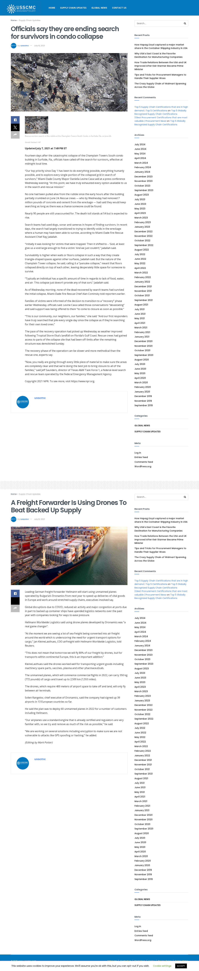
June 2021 (140, 313)
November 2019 (143, 400)
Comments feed (143, 461)
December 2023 (143, 176)
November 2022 (143, 236)
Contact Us (119, 7)
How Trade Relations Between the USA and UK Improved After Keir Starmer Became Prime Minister (160, 66)
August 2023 (141, 194)
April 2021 (139, 323)
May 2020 (139, 373)
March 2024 (141, 162)
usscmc (25, 45)
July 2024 (139, 144)
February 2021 (142, 332)
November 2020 (143, 345)
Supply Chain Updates (73, 7)
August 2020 (141, 359)
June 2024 (140, 149)
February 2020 (142, 387)
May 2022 (139, 263)
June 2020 (140, 368)
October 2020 (142, 350)
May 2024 (140, 153)
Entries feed (141, 457)
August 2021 (141, 304)
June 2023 (140, 204)
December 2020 (143, 341)
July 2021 (139, 309)
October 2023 (142, 185)
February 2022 (142, 277)
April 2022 (140, 268)
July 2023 (139, 199)
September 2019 (143, 405)
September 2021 (143, 300)
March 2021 (140, 327)
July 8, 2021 (39, 45)
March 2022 (141, 272)
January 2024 (142, 171)
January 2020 (142, 391)
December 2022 (143, 231)
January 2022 (142, 281)
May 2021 (139, 318)
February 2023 (142, 222)
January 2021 (141, 336)
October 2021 (142, 295)
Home (52, 7)
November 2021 (143, 291)
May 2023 (139, 208)
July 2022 (139, 254)
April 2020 (140, 378)
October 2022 (142, 240)
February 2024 (142, 167)
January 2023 (142, 226)
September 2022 (143, 245)
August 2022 (141, 249)
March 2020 (141, 382)
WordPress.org (142, 466)
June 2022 (140, 258)
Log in (137, 452)
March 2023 (141, 217)
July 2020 (139, 364)
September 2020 (143, 355)
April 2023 (140, 213)
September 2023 (143, 190)
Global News (99, 7)
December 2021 (143, 286)
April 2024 (140, 158)
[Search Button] (185, 23)
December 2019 (143, 396)
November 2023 (143, 181)
